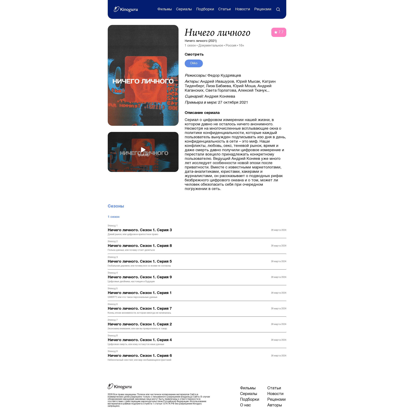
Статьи (224, 9)
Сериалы (184, 9)
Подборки (205, 9)
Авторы (274, 405)
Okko (193, 63)
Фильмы (164, 9)
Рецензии (262, 9)
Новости (242, 9)
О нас (245, 405)
